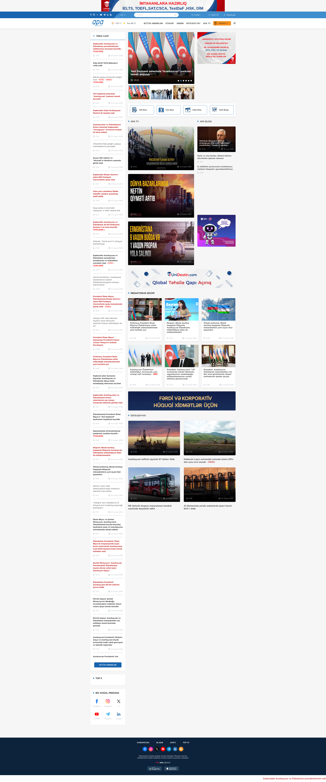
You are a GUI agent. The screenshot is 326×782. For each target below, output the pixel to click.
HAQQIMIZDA (143, 742)
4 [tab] (186, 80)
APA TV (207, 23)
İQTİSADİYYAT (193, 23)
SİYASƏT (169, 23)
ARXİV (173, 742)
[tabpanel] (161, 58)
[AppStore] (171, 768)
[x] (157, 749)
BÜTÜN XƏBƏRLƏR (153, 23)
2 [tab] (181, 80)
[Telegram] (104, 15)
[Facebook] (90, 15)
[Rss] (111, 15)
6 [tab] (191, 80)
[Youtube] (101, 15)
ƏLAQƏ (159, 742)
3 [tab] (183, 80)
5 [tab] (188, 80)
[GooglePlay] (154, 768)
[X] (97, 15)
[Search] (175, 15)
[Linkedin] (107, 15)
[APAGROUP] (163, 762)
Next (190, 58)
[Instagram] (94, 15)
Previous (131, 58)
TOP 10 (186, 742)
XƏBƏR (180, 23)
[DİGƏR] (233, 23)
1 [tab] (178, 80)
